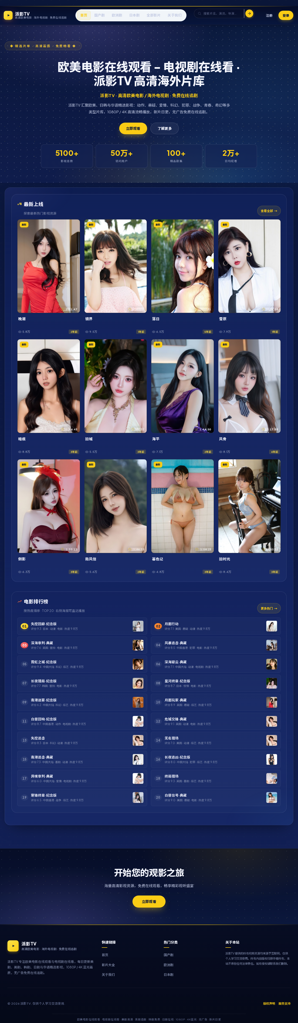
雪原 (223, 319)
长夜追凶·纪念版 (177, 757)
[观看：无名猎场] (271, 740)
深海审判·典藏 (42, 643)
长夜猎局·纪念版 (44, 681)
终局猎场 (172, 776)
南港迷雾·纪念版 (44, 700)
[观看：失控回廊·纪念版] (138, 626)
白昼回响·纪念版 (44, 719)
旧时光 (224, 559)
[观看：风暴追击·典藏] (271, 645)
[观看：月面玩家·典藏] (271, 702)
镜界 (89, 319)
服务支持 (284, 1003)
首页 (105, 955)
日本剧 (168, 974)
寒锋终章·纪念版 (44, 795)
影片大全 (108, 965)
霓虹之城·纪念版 (44, 662)
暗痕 (22, 439)
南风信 (90, 559)
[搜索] (249, 13)
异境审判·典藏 (42, 776)
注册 (269, 15)
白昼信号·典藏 (176, 795)
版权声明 (269, 1003)
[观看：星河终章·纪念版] (271, 683)
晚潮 (22, 319)
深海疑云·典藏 (176, 662)
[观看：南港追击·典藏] (138, 759)
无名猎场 (172, 738)
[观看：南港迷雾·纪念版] (138, 702)
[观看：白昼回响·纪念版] (138, 721)
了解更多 (165, 128)
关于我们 (108, 974)
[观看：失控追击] (138, 740)
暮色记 (157, 559)
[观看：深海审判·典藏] (138, 645)
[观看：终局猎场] (271, 778)
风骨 (223, 439)
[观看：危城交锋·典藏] (271, 721)
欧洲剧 (168, 965)
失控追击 (38, 738)
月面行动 (172, 624)
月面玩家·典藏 (176, 700)
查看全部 (267, 211)
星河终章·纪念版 (177, 681)
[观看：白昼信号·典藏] (271, 797)
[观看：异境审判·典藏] (138, 778)
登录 (286, 15)
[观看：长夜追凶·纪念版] (271, 759)
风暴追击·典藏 (176, 643)
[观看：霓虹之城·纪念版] (138, 664)
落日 (155, 319)
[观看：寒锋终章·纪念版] (138, 797)
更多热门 (267, 608)
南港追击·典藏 (42, 757)
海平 (155, 439)
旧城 (89, 439)
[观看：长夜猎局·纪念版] (138, 683)
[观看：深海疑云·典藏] (271, 664)
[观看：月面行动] (271, 626)
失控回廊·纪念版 (44, 624)
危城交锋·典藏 (176, 719)
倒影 (22, 559)
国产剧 (168, 955)
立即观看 (133, 128)
